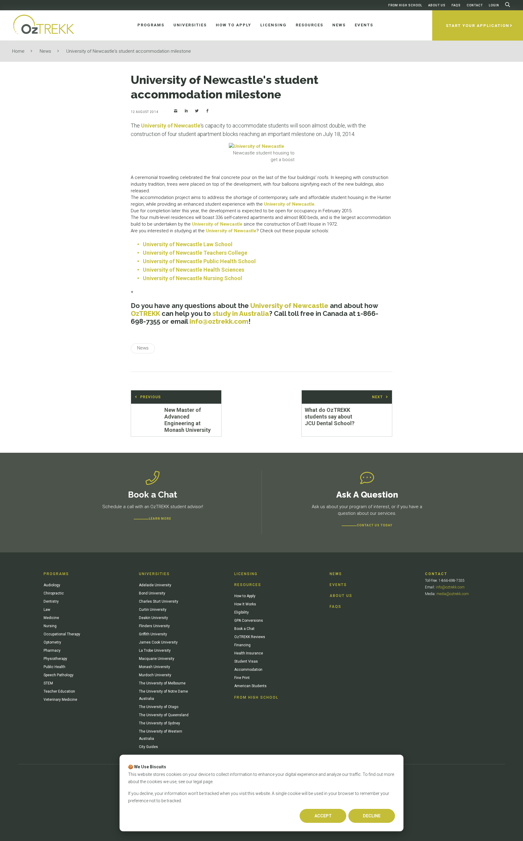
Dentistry (51, 601)
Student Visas (246, 661)
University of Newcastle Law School (187, 244)
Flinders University (154, 626)
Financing (242, 645)
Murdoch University (155, 675)
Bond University (152, 593)
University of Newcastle (170, 125)
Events (338, 585)
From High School (405, 5)
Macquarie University (156, 659)
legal (197, 781)
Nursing (50, 626)
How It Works (245, 604)
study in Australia (240, 313)
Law (47, 610)
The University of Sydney (159, 723)
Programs (56, 574)
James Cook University (158, 642)
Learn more (160, 518)
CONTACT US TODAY (374, 525)
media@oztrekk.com (452, 594)
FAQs (456, 5)
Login (494, 5)
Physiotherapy (55, 659)
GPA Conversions (248, 620)
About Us (437, 5)
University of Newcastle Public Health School (199, 261)
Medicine (51, 618)
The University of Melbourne (162, 683)
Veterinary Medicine (60, 699)
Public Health (54, 667)
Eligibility (241, 612)
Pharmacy (52, 650)
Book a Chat (244, 629)
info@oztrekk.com (218, 321)
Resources (247, 585)
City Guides (148, 747)
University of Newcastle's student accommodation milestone (128, 51)
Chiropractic (54, 593)
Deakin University (153, 618)
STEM (48, 683)
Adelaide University (155, 585)
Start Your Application (477, 25)
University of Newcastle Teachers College (195, 253)
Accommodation (248, 669)
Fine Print (242, 678)
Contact (475, 5)
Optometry (52, 642)
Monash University (154, 667)
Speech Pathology (59, 675)
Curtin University (152, 610)
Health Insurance (248, 653)
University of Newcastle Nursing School (192, 278)
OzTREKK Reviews (249, 637)
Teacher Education (59, 691)
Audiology (52, 585)
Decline (371, 815)
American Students (250, 686)
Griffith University (153, 634)
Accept (323, 815)
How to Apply (244, 596)
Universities (154, 574)
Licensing (246, 574)
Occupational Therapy (62, 634)
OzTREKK (145, 313)
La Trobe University (155, 650)
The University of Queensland (164, 715)
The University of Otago (158, 707)
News (45, 51)
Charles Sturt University (158, 601)
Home (18, 51)
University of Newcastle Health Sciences (193, 270)
